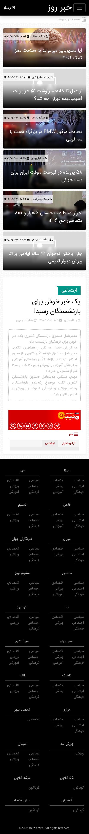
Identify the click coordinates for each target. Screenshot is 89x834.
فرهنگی (78, 492)
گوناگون (78, 788)
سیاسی (79, 480)
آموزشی (58, 492)
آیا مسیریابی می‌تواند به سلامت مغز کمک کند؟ (48, 54)
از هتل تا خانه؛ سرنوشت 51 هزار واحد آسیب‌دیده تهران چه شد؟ (47, 95)
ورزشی (59, 486)
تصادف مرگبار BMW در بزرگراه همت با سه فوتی (46, 135)
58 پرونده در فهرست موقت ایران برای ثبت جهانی (46, 176)
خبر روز (60, 8)
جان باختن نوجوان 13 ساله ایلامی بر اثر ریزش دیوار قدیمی (45, 257)
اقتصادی (58, 480)
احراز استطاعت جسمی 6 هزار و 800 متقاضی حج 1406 (48, 217)
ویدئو (7, 8)
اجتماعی (69, 290)
